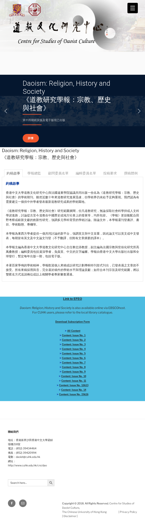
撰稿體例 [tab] (131, 173)
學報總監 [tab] (34, 173)
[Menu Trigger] (132, 8)
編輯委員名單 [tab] (86, 173)
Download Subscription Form (72, 321)
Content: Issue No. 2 (74, 339)
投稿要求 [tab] (110, 173)
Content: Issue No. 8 (74, 367)
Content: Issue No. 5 (74, 353)
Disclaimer (69, 516)
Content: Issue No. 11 (73, 380)
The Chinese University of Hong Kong (84, 511)
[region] (72, 111)
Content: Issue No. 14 (73, 389)
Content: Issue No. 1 (74, 335)
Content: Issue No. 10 (73, 376)
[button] (6, 111)
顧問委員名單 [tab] (58, 173)
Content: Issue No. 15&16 (73, 394)
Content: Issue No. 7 (74, 362)
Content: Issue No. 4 (74, 349)
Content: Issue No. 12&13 (73, 385)
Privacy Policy (128, 511)
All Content (73, 330)
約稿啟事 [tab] (13, 173)
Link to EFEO (72, 298)
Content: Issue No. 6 (74, 358)
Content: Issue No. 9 (74, 371)
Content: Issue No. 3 (74, 344)
